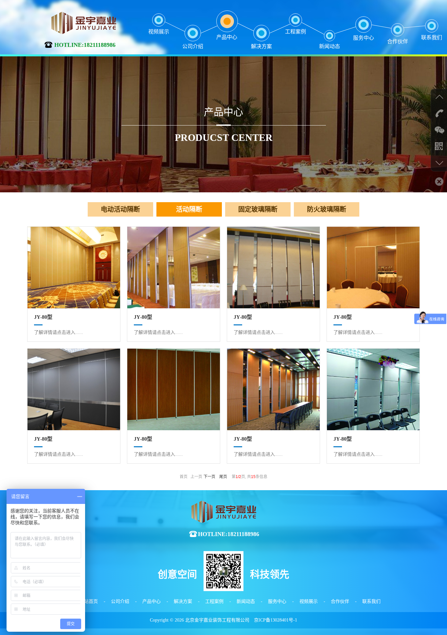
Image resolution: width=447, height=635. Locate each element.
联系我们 (371, 601)
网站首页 (89, 601)
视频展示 (308, 601)
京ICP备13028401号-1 (275, 620)
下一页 (209, 476)
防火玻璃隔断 (326, 209)
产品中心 (151, 601)
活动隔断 (189, 209)
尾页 (223, 476)
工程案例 (214, 601)
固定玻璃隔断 (257, 209)
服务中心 (277, 601)
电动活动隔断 (120, 209)
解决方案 (183, 601)
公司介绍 (120, 601)
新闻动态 (246, 601)
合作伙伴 (340, 601)
